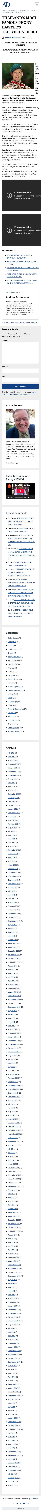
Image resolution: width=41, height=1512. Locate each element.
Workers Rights (14, 731)
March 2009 (12, 1298)
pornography (13, 701)
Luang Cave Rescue (15, 690)
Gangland (11, 675)
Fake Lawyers (13, 660)
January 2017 (13, 947)
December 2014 (14, 1041)
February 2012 (13, 1168)
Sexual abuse (13, 720)
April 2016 (11, 981)
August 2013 (12, 1100)
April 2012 (11, 1160)
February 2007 (13, 1384)
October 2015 (13, 1003)
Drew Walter (28, 323)
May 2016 (11, 977)
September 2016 (14, 962)
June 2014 (11, 1063)
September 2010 (14, 1231)
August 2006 (12, 1399)
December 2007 (14, 1351)
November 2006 (14, 1392)
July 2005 (11, 1410)
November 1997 (14, 1470)
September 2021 (14, 813)
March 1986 (12, 1485)
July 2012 (11, 1149)
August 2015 (12, 1011)
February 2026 (13, 764)
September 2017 (14, 921)
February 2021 (13, 824)
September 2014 (14, 1052)
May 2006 (11, 1407)
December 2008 (14, 1310)
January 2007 (13, 1388)
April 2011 (11, 1205)
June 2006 (11, 1403)
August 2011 (12, 1190)
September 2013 (14, 1097)
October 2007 (13, 1358)
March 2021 (12, 820)
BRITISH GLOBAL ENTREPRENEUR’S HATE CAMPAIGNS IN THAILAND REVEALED (21, 582)
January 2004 (13, 1444)
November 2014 (14, 1044)
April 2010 (11, 1250)
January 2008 (13, 1347)
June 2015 (11, 1018)
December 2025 (14, 771)
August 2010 (12, 1235)
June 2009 (11, 1287)
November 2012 (14, 1134)
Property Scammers (15, 709)
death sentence (14, 649)
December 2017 (14, 913)
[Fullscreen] (32, 497)
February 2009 (13, 1302)
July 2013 (11, 1104)
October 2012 (13, 1138)
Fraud (10, 672)
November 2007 (14, 1354)
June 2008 (11, 1332)
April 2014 (11, 1070)
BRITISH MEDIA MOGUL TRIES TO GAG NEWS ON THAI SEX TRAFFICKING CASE (21, 521)
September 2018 (14, 884)
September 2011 (14, 1186)
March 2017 (12, 940)
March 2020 (12, 846)
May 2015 (11, 1022)
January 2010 (13, 1261)
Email (4, 376)
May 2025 (11, 790)
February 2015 (13, 1033)
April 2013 (11, 1115)
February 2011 (13, 1212)
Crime (10, 645)
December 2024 (14, 794)
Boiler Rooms (13, 638)
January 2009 (13, 1306)
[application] (20, 491)
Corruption (12, 642)
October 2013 (13, 1093)
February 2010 (13, 1257)
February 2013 (13, 1123)
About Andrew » (12, 463)
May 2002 (11, 1459)
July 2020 (11, 831)
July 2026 (11, 753)
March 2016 (12, 984)
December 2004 (14, 1422)
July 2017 (11, 928)
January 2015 (13, 1037)
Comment (6, 341)
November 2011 (14, 1179)
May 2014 (11, 1067)
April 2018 (11, 899)
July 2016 (11, 970)
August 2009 (12, 1280)
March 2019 (12, 865)
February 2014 (13, 1078)
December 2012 (14, 1130)
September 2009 (14, 1276)
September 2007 (14, 1362)
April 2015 (11, 1026)
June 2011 (11, 1197)
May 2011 (11, 1201)
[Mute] (29, 497)
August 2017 (12, 925)
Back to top (20, 1508)
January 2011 (13, 1216)
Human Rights (13, 686)
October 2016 (13, 958)
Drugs (10, 653)
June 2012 (11, 1153)
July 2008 (11, 1328)
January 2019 (13, 869)
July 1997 (11, 1474)
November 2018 (14, 876)
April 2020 (11, 842)
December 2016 (14, 951)
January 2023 (13, 801)
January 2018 (13, 910)
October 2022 (13, 805)
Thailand (11, 724)
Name (5, 367)
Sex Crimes (12, 716)
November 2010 (14, 1224)
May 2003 (11, 1448)
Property (11, 705)
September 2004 (14, 1429)
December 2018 (14, 872)
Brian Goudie (19, 323)
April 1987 (11, 1481)
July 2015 (11, 1014)
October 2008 (13, 1317)
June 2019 (11, 857)
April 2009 (11, 1295)
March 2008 (12, 1339)
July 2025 (11, 783)
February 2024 (13, 798)
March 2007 (12, 1381)
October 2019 (13, 854)
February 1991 (13, 1478)
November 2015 (14, 999)
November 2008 (14, 1313)
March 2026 (12, 760)
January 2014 (13, 1082)
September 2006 (14, 1395)
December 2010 (14, 1220)
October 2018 (13, 880)
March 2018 (12, 902)
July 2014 (11, 1059)
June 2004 (11, 1433)
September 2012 (14, 1141)
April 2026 (11, 757)
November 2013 (14, 1089)
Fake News (12, 664)
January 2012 (13, 1171)
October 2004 (13, 1425)
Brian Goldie (10, 323)
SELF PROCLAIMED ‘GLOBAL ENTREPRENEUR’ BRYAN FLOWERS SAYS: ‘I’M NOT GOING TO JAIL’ (21, 592)
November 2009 (14, 1268)
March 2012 (12, 1164)
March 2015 (12, 1029)
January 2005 (13, 1418)
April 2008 (11, 1336)
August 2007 (12, 1366)
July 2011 (11, 1194)
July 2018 (11, 891)
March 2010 (12, 1253)
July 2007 (11, 1369)
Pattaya (11, 698)
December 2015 (14, 996)
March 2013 (12, 1119)
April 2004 (11, 1440)
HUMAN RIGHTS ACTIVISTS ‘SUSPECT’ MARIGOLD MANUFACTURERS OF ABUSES (21, 572)
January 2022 (13, 809)
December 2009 (14, 1265)
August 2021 (12, 816)
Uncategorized (13, 728)
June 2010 (11, 1242)
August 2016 (12, 966)
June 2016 (11, 973)
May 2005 (11, 1414)
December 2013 (14, 1085)
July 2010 (11, 1239)
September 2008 (14, 1321)
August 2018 (12, 887)
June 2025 (11, 786)
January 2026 (13, 768)
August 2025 (12, 779)
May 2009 (11, 1291)
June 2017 (11, 932)
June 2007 (11, 1373)
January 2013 (13, 1126)
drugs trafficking (14, 657)
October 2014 (13, 1048)
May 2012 (11, 1156)
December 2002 (14, 1452)
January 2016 (13, 992)
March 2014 (12, 1074)
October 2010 (13, 1227)
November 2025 (14, 775)
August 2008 (12, 1324)
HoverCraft (34, 1499)
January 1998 (13, 1466)
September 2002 (14, 1455)
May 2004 (11, 1437)
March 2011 (12, 1209)
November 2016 (14, 955)
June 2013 (11, 1108)
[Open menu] (37, 4)
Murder (11, 694)
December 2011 (14, 1175)
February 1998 (13, 1463)
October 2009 (13, 1272)
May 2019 (11, 861)
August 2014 (12, 1055)
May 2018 (11, 895)
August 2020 (12, 828)
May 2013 (11, 1111)
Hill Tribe (11, 683)
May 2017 (11, 936)
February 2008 (13, 1343)
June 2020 (11, 835)
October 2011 (13, 1182)
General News (13, 679)
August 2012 (12, 1145)
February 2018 (13, 906)
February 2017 (13, 943)
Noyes (35, 323)
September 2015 (14, 1007)
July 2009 (11, 1283)
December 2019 (14, 850)
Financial (11, 668)
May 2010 (11, 1246)
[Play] (9, 497)
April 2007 (11, 1377)
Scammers (12, 713)
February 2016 (13, 988)
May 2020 (11, 839)
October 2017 (13, 917)
